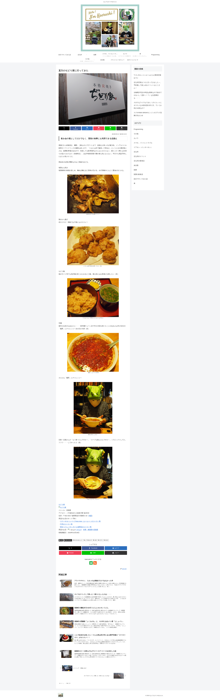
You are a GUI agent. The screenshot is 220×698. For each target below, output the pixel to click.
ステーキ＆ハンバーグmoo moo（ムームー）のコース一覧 (80, 521)
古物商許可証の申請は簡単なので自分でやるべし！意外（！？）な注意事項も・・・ (148, 95)
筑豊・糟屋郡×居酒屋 (90, 530)
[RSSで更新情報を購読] (95, 563)
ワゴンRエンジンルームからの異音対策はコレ (147, 76)
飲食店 (106, 540)
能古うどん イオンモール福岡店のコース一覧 (76, 527)
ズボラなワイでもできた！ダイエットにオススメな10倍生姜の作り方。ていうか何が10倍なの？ (148, 105)
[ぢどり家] (62, 507)
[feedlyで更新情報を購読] (91, 563)
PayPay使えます (78, 540)
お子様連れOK (88, 540)
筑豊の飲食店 (68, 540)
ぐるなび (78, 530)
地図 (90, 516)
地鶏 (96, 540)
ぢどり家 (62, 504)
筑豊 (61, 540)
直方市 (100, 540)
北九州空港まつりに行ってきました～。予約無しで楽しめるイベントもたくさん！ (148, 85)
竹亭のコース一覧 (66, 524)
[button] (121, 128)
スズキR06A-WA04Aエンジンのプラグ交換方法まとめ (148, 114)
